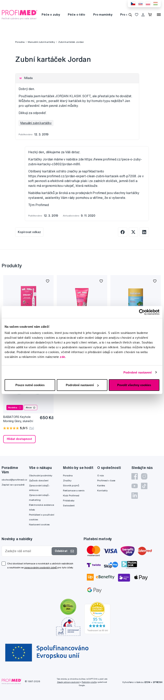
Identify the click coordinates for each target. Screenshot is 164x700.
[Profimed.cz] (20, 14)
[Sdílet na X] (133, 232)
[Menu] (159, 14)
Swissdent (69, 505)
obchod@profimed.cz (14, 479)
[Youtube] (134, 486)
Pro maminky (102, 14)
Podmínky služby (89, 682)
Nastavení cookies (39, 524)
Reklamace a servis (73, 490)
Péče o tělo (76, 14)
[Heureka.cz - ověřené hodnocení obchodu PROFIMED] (97, 617)
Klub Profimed (71, 495)
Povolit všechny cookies (134, 385)
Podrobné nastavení (137, 372)
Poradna (20, 42)
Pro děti (126, 14)
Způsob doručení (38, 480)
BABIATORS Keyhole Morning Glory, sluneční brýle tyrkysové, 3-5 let (18, 419)
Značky (67, 480)
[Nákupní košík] (150, 14)
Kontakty (102, 490)
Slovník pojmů (71, 485)
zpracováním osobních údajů (40, 567)
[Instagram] (144, 476)
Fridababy (68, 500)
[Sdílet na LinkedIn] (144, 232)
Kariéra (101, 485)
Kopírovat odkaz (29, 232)
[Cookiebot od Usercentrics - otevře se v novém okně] (141, 312)
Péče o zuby (51, 14)
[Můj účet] (143, 14)
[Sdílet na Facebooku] (122, 232)
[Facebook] (134, 476)
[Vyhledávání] (130, 14)
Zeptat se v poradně (13, 484)
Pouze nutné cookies (30, 385)
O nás (100, 475)
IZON (147, 682)
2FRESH (157, 682)
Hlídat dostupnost (19, 439)
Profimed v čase (106, 480)
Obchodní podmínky (40, 475)
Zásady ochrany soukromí (68, 682)
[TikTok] (144, 486)
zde (62, 357)
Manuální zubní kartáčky (41, 42)
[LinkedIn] (134, 495)
